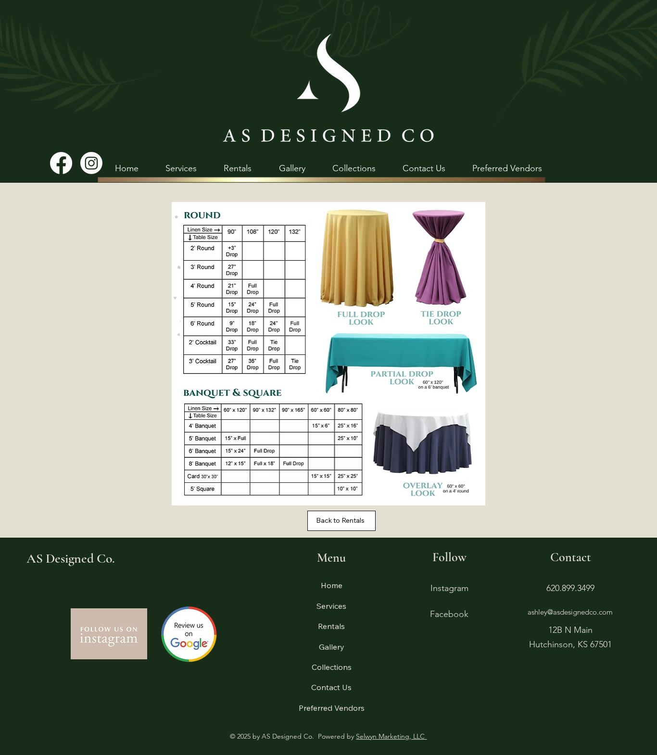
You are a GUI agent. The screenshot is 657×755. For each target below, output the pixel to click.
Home (331, 585)
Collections (332, 667)
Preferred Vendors (332, 708)
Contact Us (331, 687)
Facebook (449, 614)
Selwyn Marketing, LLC (391, 736)
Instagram (449, 588)
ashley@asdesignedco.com (570, 612)
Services (331, 606)
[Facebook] (61, 163)
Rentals (331, 626)
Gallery (331, 647)
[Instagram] (91, 163)
